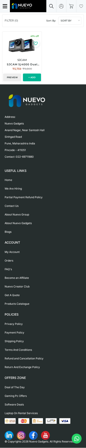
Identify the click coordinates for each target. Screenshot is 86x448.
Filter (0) (11, 20)
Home (8, 180)
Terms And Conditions (18, 349)
